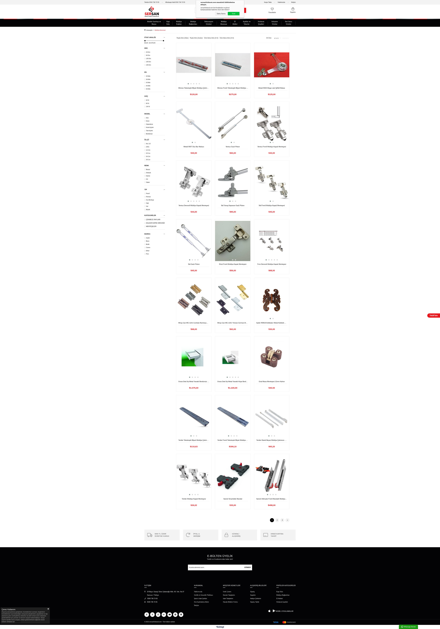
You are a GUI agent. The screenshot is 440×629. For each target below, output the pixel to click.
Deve (147, 121)
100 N (148, 106)
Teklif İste (434, 316)
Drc (146, 48)
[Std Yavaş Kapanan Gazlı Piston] (232, 182)
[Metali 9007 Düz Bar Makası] (193, 123)
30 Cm (148, 156)
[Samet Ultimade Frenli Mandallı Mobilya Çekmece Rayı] (271, 476)
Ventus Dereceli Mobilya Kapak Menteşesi (194, 205)
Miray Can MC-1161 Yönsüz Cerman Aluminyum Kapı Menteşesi (232, 323)
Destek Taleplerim (229, 595)
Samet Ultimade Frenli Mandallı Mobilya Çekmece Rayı (271, 499)
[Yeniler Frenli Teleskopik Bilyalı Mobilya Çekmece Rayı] (232, 417)
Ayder (148, 237)
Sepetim (253, 595)
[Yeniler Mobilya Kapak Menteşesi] (193, 476)
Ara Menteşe (150, 200)
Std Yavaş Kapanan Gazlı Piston (232, 205)
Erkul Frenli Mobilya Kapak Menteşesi (232, 264)
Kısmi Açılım (150, 127)
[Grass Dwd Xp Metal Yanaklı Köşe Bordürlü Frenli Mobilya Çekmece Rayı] (232, 358)
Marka (147, 234)
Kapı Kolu (168, 23)
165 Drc (148, 61)
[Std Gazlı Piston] (193, 241)
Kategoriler (150, 215)
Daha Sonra (221, 14)
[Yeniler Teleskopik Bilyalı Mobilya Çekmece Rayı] (193, 417)
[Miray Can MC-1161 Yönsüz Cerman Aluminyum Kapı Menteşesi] (232, 300)
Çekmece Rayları (153, 219)
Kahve (148, 175)
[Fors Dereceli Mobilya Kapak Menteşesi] (271, 241)
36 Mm (148, 79)
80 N (147, 103)
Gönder (247, 567)
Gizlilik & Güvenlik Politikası (203, 595)
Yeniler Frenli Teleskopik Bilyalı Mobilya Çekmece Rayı (232, 440)
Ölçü (146, 140)
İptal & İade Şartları (200, 598)
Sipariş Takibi (254, 602)
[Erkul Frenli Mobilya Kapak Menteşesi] (232, 241)
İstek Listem (227, 592)
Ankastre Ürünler (274, 23)
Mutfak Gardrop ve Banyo (154, 23)
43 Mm (148, 82)
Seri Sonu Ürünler (288, 23)
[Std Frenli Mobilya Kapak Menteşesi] (271, 182)
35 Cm (148, 159)
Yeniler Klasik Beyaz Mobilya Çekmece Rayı (271, 440)
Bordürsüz (149, 133)
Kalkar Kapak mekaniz (155, 223)
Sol (147, 206)
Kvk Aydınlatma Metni (201, 602)
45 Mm (148, 85)
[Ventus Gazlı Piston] (232, 123)
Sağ (147, 203)
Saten (148, 182)
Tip (145, 189)
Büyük (148, 209)
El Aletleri (234, 23)
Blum (147, 241)
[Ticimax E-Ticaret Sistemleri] (220, 627)
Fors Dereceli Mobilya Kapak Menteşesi (271, 264)
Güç (146, 96)
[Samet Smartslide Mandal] (232, 476)
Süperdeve (149, 124)
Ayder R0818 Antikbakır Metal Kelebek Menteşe (271, 323)
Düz (147, 117)
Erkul (147, 250)
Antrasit (148, 172)
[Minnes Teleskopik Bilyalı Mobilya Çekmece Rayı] (193, 65)
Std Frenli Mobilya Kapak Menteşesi (272, 205)
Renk (146, 165)
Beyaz (148, 169)
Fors (147, 254)
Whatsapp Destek (410, 627)
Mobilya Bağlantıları (193, 23)
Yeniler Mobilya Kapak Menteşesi (194, 499)
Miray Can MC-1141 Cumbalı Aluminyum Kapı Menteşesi (193, 323)
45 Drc (148, 52)
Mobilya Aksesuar (223, 23)
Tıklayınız (18, 621)
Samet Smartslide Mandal (232, 499)
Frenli (148, 193)
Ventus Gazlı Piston (233, 147)
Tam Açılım (149, 130)
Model (147, 114)
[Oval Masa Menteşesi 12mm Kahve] (271, 358)
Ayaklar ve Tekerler (246, 23)
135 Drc (148, 58)
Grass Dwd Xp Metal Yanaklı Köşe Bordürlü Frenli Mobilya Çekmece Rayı (232, 381)
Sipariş (252, 592)
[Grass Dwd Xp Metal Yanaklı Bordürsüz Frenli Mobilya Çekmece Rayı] (193, 358)
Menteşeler (151, 226)
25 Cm (148, 153)
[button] (188, 84)
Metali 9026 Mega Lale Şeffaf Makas (271, 88)
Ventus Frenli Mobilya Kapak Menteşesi (271, 147)
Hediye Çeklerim (255, 598)
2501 (147, 146)
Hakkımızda (281, 2)
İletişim (293, 2)
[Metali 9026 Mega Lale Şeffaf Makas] (271, 65)
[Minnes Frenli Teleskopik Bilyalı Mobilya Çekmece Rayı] (232, 65)
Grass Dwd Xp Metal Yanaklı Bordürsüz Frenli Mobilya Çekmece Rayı (193, 381)
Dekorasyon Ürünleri (208, 23)
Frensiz (148, 196)
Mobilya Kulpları (179, 23)
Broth (147, 244)
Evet (233, 14)
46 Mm (148, 89)
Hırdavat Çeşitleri (261, 23)
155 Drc (148, 65)
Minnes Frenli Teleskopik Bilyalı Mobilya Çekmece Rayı (232, 88)
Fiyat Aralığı (150, 37)
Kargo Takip (268, 2)
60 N (147, 100)
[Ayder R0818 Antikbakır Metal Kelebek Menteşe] (271, 300)
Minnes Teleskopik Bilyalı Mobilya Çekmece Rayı (193, 88)
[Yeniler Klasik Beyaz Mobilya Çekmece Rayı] (271, 417)
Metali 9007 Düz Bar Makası (194, 147)
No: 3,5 (148, 143)
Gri (147, 179)
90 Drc (148, 55)
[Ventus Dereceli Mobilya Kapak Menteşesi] (193, 182)
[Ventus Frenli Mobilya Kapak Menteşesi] (271, 123)
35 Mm (148, 76)
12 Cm (148, 150)
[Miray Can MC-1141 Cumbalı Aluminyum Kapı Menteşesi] (193, 300)
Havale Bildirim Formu (230, 602)
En (145, 72)
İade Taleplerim (228, 598)
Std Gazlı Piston (194, 264)
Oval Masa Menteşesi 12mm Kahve (272, 381)
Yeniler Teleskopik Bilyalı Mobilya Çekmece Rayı (193, 440)
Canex (148, 247)
